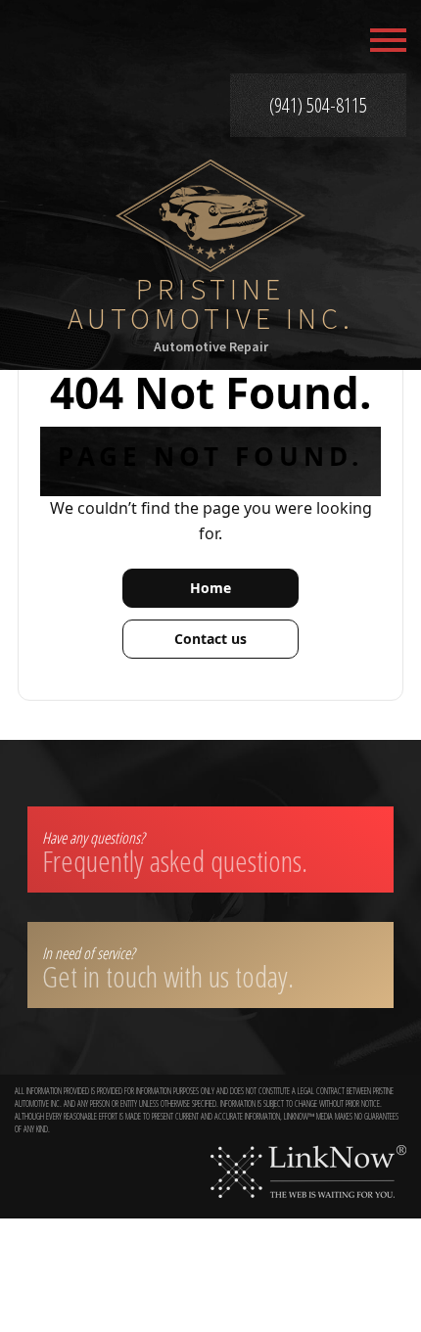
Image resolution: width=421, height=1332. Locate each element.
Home (210, 587)
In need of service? (168, 969)
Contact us (210, 638)
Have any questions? (174, 854)
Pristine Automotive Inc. (211, 303)
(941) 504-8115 (318, 105)
